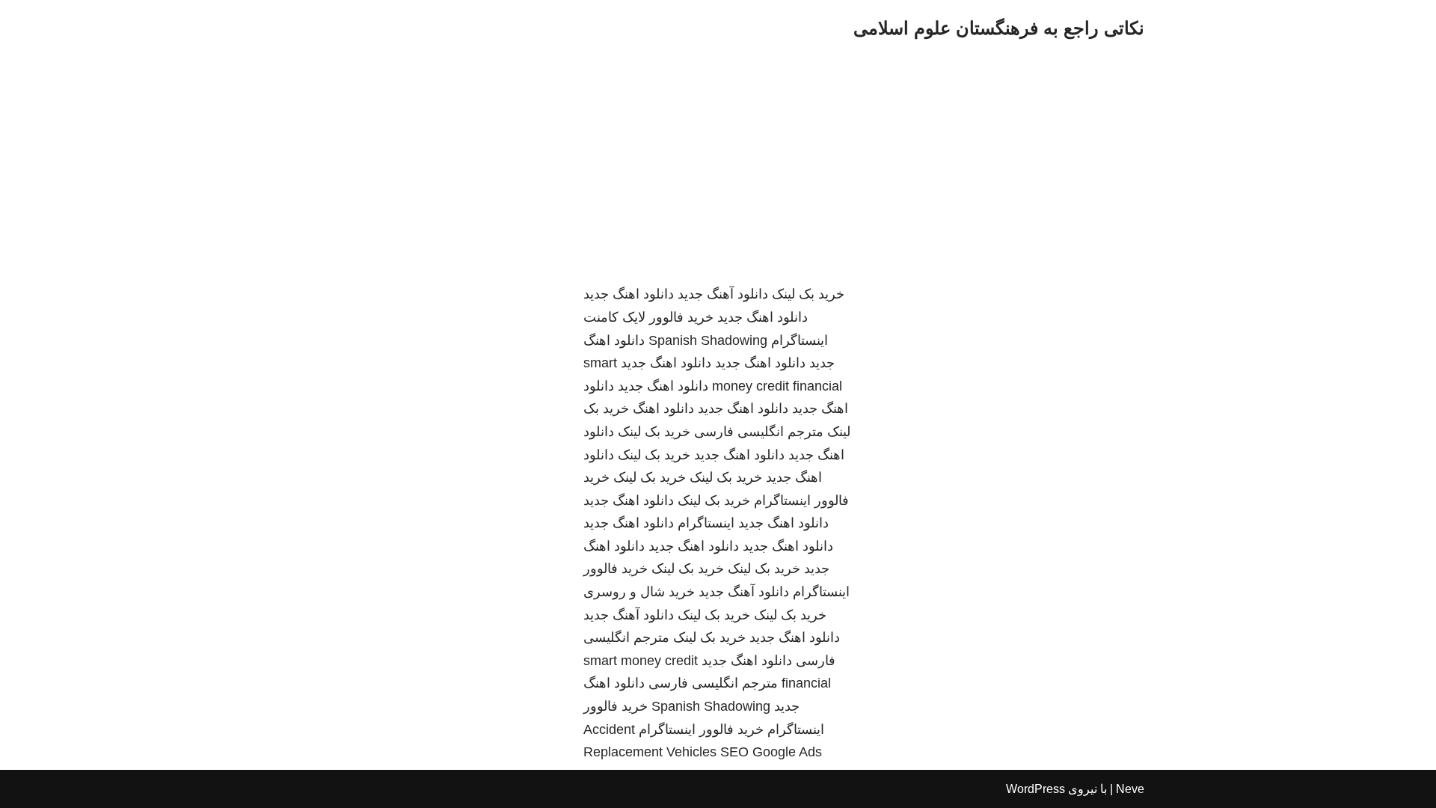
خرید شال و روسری (639, 591)
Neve (1130, 789)
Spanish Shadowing (707, 340)
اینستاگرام (706, 522)
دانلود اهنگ (663, 408)
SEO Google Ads (771, 751)
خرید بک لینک (808, 294)
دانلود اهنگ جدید (628, 294)
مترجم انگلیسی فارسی (758, 431)
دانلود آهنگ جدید (723, 294)
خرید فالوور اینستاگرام (701, 729)
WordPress (1035, 789)
